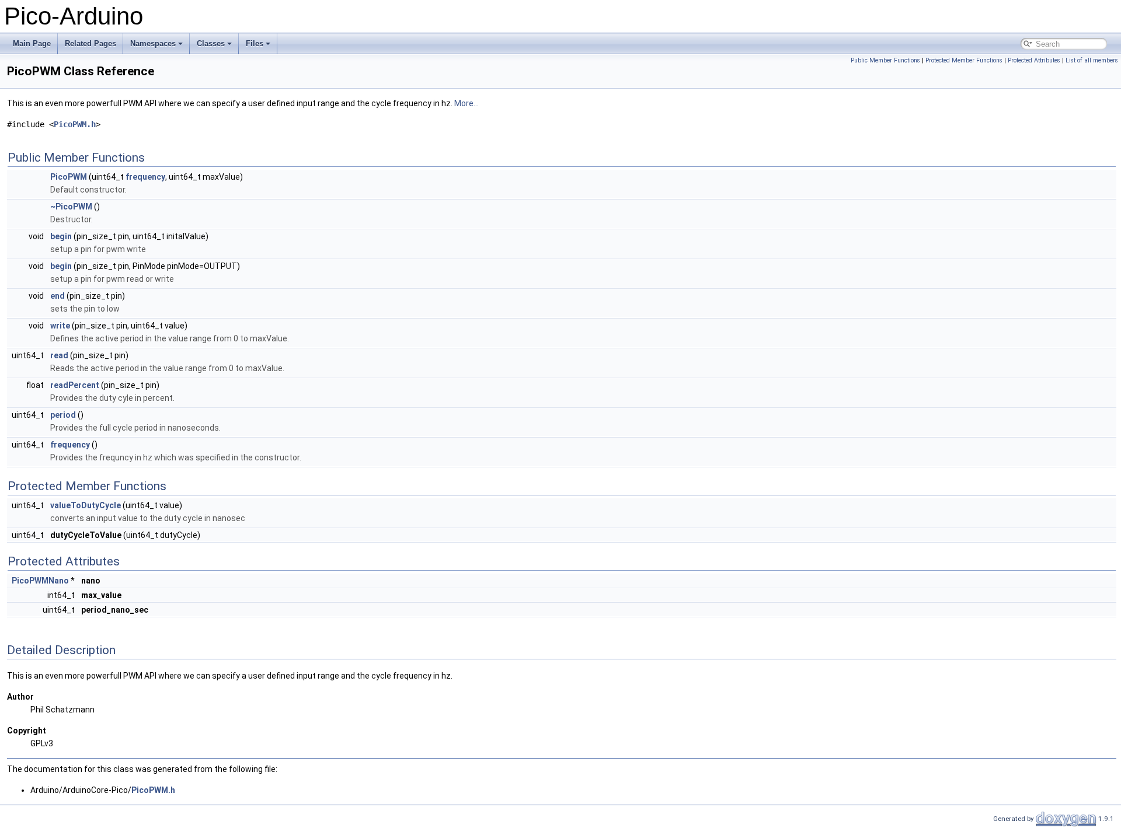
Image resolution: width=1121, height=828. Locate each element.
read (59, 355)
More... (466, 103)
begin (61, 236)
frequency (145, 176)
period (63, 415)
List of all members (1092, 60)
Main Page (32, 43)
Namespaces (153, 43)
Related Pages (90, 43)
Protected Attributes (1034, 60)
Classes (211, 43)
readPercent (74, 385)
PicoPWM (68, 176)
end (57, 296)
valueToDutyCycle (85, 505)
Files (254, 43)
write (60, 325)
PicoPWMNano (40, 580)
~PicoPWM (71, 206)
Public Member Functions (885, 60)
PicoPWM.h (75, 124)
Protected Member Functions (963, 60)
